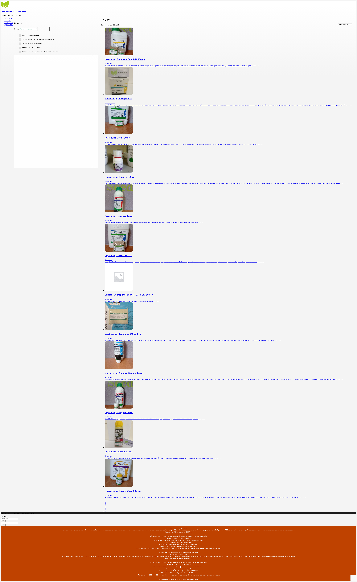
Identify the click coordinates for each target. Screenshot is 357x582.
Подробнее (348, 105)
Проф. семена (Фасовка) (30, 35)
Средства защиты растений (32, 44)
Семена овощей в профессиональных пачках (38, 40)
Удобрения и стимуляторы (31, 48)
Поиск (42, 29)
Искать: (16, 29)
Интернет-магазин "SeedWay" (14, 11)
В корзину (255, 66)
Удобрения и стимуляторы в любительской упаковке (40, 52)
